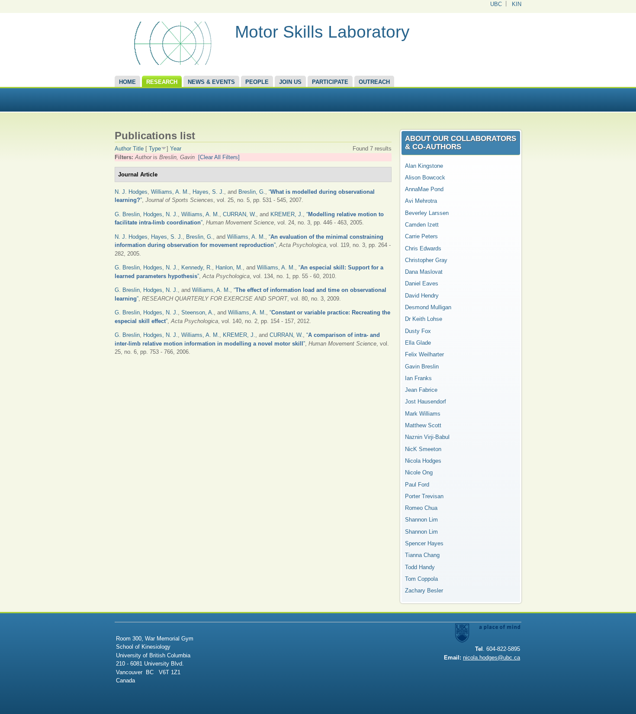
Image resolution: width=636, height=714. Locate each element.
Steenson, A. (197, 312)
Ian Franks (418, 378)
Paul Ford (417, 484)
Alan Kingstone (424, 166)
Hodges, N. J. (160, 214)
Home (127, 82)
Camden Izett (422, 224)
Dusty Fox (418, 331)
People (257, 82)
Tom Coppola (421, 579)
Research (161, 82)
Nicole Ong (419, 472)
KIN (516, 4)
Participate (330, 82)
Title (138, 148)
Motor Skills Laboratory (322, 31)
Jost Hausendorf (425, 401)
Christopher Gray (426, 260)
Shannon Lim (421, 519)
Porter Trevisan (424, 496)
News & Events (211, 82)
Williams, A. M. (170, 192)
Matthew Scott (423, 425)
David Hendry (422, 295)
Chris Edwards (423, 248)
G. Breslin (127, 214)
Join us (290, 82)
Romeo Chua (421, 508)
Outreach (374, 82)
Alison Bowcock (425, 177)
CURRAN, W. (239, 214)
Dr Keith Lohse (423, 319)
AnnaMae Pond (424, 189)
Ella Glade (418, 342)
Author (123, 148)
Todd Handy (420, 567)
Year (175, 148)
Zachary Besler (424, 590)
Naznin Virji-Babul (427, 437)
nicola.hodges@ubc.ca (491, 657)
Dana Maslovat (424, 272)
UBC (496, 4)
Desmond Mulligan (428, 307)
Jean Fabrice (421, 390)
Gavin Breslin (422, 366)
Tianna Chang (422, 555)
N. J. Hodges (131, 192)
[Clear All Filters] (219, 157)
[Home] (171, 63)
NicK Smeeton (423, 449)
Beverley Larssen (427, 213)
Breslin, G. (251, 192)
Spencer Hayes (424, 543)
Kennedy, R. (196, 267)
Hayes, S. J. (208, 192)
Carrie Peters (421, 236)
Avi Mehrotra (421, 201)
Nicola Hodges (423, 461)
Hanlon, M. (229, 267)
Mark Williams (422, 413)
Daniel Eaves (421, 283)
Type (155, 148)
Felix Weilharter (424, 354)
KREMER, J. (286, 214)
